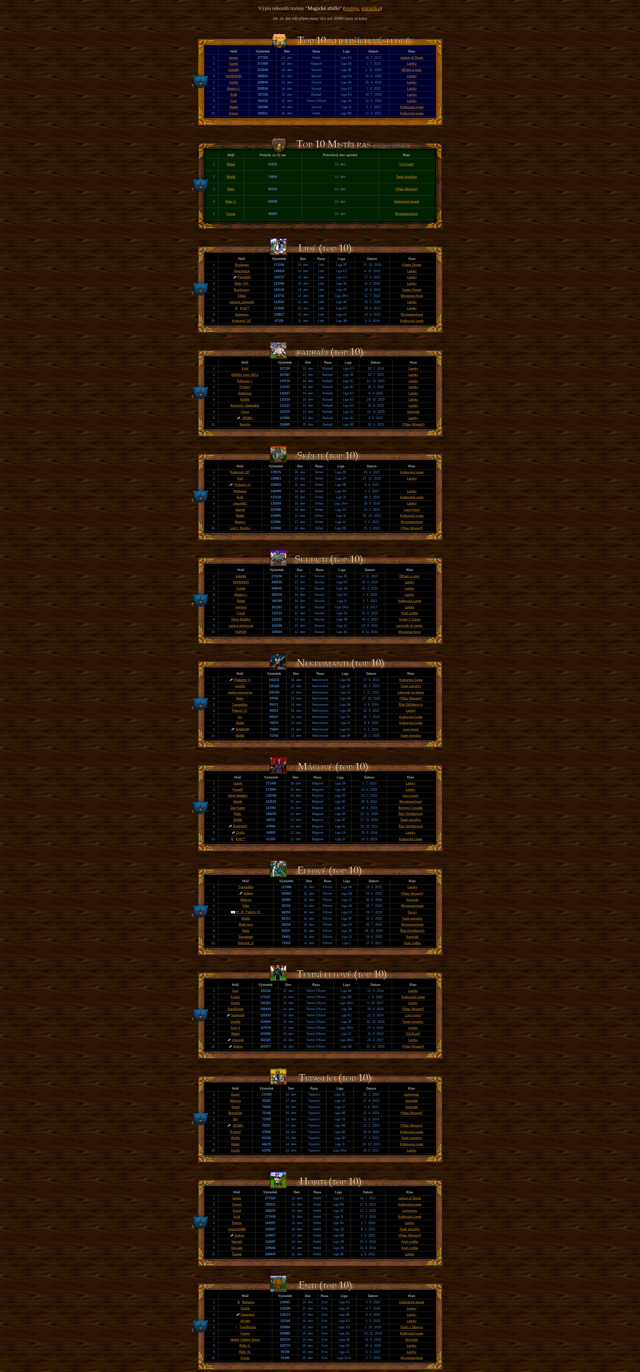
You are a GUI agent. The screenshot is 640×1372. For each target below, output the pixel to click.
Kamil (235, 1094)
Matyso (245, 900)
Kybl (233, 94)
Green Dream (412, 265)
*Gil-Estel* (406, 164)
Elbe (245, 906)
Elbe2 (242, 296)
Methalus (240, 491)
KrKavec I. (245, 381)
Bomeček (235, 1113)
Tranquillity (240, 704)
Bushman (242, 265)
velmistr (241, 607)
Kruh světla (410, 613)
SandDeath (236, 1009)
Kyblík (245, 399)
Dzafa (240, 832)
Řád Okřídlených (411, 704)
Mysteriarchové (406, 214)
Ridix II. (230, 201)
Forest (233, 113)
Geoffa (240, 686)
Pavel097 (244, 277)
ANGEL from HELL (245, 375)
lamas (233, 57)
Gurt (233, 101)
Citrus (245, 412)
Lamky (412, 63)
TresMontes (247, 1327)
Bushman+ (242, 290)
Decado (236, 1248)
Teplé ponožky (406, 177)
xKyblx (245, 1321)
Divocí (412, 912)
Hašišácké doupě (406, 201)
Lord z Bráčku (240, 528)
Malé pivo (246, 924)
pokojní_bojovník (242, 302)
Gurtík (233, 63)
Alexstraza (242, 271)
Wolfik (231, 177)
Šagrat (237, 1254)
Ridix (230, 189)
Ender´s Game (409, 619)
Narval (240, 510)
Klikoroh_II (246, 943)
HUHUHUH (234, 76)
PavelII (237, 789)
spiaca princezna (241, 626)
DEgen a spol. (412, 70)
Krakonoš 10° (242, 321)
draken (248, 893)
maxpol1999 (237, 1229)
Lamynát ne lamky (409, 626)
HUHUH (240, 632)
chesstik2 (240, 503)
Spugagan (245, 937)
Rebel (234, 107)
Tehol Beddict (241, 619)
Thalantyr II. (242, 485)
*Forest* (245, 387)
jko (240, 717)
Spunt (235, 1107)
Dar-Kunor (237, 808)
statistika (370, 8)
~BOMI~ (247, 418)
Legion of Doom (411, 57)
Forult (241, 613)
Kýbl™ (245, 308)
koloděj (233, 70)
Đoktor (237, 1223)
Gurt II (235, 1028)
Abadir (237, 801)
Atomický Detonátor (244, 405)
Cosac (231, 214)
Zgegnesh (240, 826)
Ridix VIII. (241, 283)
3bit (235, 1119)
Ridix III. (245, 1352)
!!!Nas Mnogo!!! (406, 189)
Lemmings (411, 1094)
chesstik (238, 1040)
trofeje (352, 8)
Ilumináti (413, 412)
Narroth (237, 1242)
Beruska (248, 1302)
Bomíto (245, 424)
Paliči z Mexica (411, 1327)
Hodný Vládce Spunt (245, 1340)
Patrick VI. (240, 710)
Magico (240, 522)
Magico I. (233, 88)
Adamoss (242, 314)
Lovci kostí (412, 510)
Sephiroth (242, 729)
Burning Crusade (410, 808)
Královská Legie (412, 107)
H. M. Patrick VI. (248, 912)
